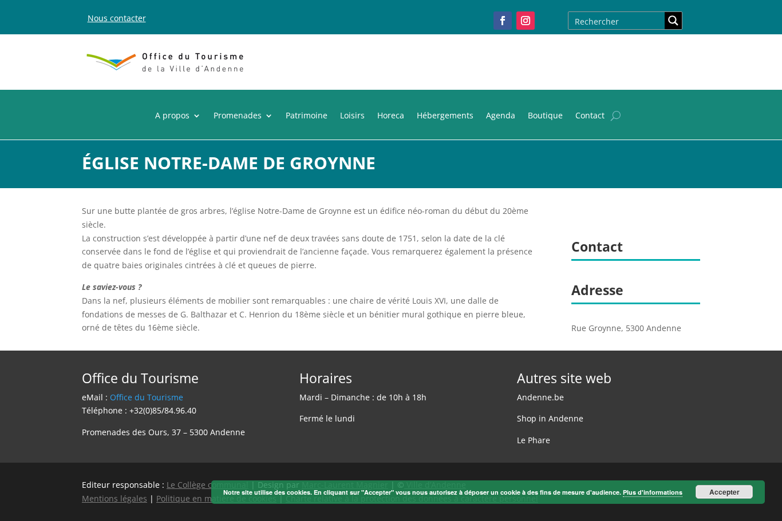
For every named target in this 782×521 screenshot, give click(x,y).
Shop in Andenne (550, 418)
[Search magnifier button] (673, 20)
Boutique (545, 116)
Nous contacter (117, 18)
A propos (172, 116)
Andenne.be (540, 397)
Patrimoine (306, 116)
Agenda (500, 116)
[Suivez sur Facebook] (502, 20)
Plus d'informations (652, 492)
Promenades (238, 116)
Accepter (724, 492)
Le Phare (533, 440)
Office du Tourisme (146, 397)
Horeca (390, 116)
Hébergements (445, 116)
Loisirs (352, 116)
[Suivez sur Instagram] (525, 20)
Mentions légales (114, 498)
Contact (590, 116)
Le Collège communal (207, 484)
